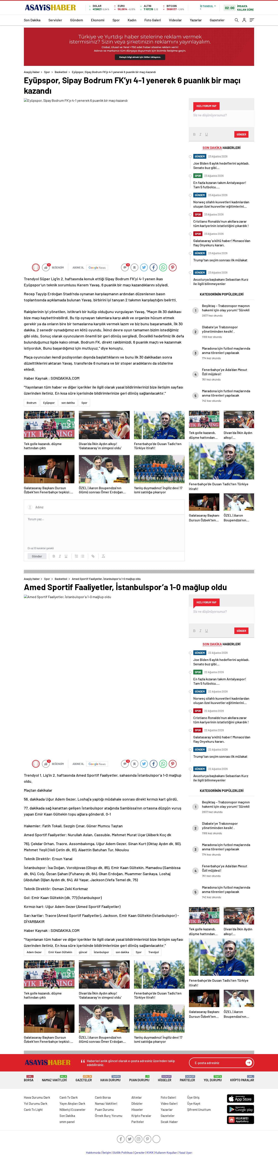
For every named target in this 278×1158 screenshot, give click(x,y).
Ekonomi (97, 20)
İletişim (106, 1152)
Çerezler (139, 1152)
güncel (83, 952)
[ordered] (76, 556)
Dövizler (137, 1103)
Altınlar (136, 1097)
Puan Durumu (139, 1078)
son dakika (68, 402)
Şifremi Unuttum (199, 1109)
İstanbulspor (101, 952)
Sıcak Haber (169, 1122)
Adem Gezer (34, 952)
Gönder (37, 556)
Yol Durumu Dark (35, 1103)
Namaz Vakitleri (54, 1078)
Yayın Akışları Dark (72, 1103)
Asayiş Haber (32, 72)
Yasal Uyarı (185, 1152)
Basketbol (61, 72)
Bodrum (31, 402)
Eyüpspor (49, 402)
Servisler (55, 20)
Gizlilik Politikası (123, 1152)
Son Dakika (32, 20)
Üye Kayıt (193, 1103)
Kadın (132, 20)
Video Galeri (169, 1103)
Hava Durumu (110, 1078)
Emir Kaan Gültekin (60, 952)
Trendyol (153, 952)
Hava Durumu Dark (37, 1097)
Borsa (28, 1078)
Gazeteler (217, 20)
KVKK (150, 1152)
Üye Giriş (193, 1097)
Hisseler (164, 1078)
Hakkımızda (93, 1152)
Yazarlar (196, 20)
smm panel (67, 1122)
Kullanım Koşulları (166, 1152)
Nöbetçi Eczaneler (73, 1109)
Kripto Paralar (242, 1078)
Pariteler (187, 1078)
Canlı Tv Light (33, 1109)
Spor (116, 20)
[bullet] (82, 556)
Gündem (76, 20)
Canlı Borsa (103, 1097)
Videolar (175, 20)
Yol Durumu (213, 1078)
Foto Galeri (152, 20)
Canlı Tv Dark (69, 1097)
